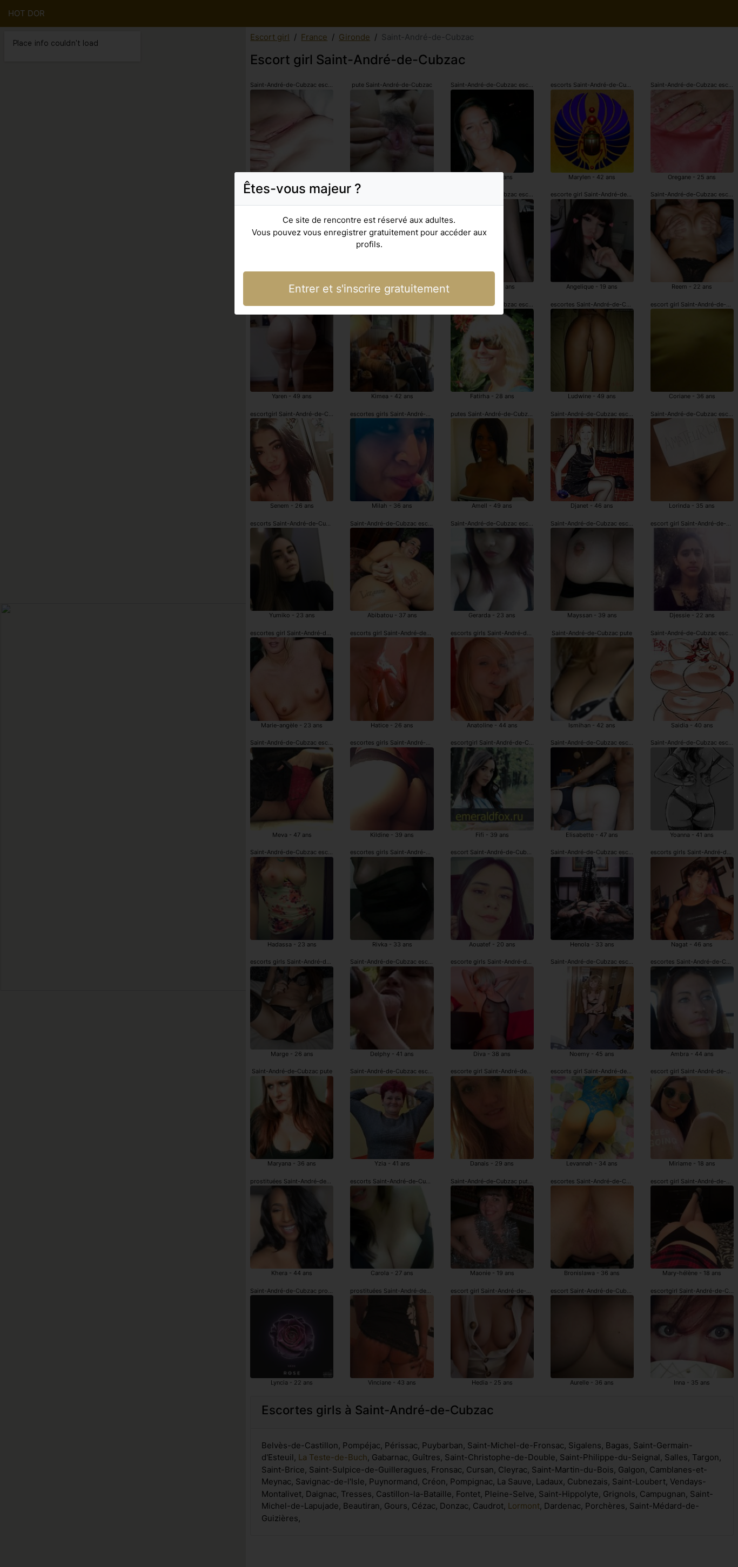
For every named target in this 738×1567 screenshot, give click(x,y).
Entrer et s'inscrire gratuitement (369, 288)
